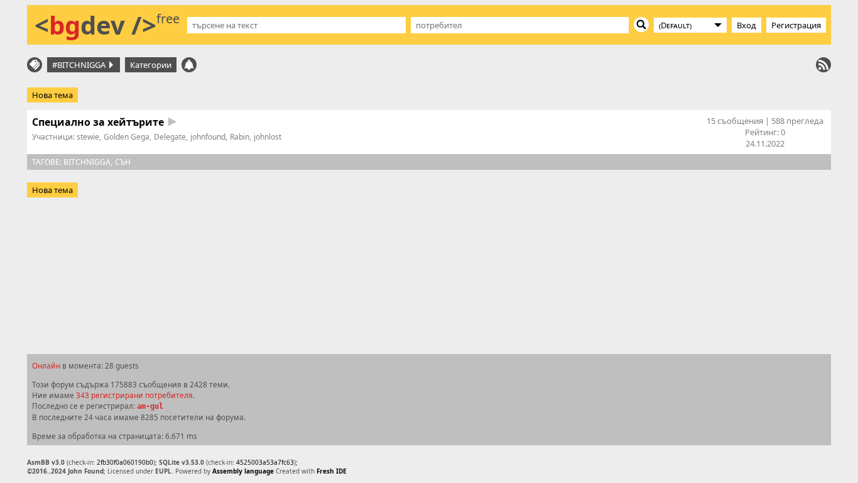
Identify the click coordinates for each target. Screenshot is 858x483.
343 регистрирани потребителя (134, 395)
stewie (88, 136)
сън (123, 162)
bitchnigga (87, 162)
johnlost (267, 136)
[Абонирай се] (823, 64)
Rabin (239, 136)
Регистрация (796, 25)
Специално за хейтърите (98, 122)
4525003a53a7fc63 (265, 462)
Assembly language (243, 471)
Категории (150, 64)
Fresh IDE (332, 471)
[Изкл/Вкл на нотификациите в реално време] (189, 64)
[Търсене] (641, 24)
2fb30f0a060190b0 (125, 462)
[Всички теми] (34, 64)
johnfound (207, 136)
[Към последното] (172, 122)
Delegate (170, 136)
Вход (746, 25)
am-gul (150, 406)
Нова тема (52, 95)
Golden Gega (126, 136)
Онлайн (46, 365)
